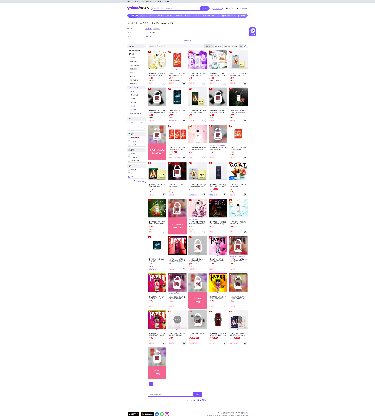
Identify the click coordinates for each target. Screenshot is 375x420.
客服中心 (209, 415)
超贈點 (242, 15)
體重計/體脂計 (134, 61)
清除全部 (156, 28)
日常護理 (132, 72)
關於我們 (217, 415)
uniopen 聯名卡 (229, 15)
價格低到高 (218, 46)
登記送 (152, 15)
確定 (141, 128)
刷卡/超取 (206, 15)
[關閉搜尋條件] (162, 8)
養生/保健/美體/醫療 (134, 50)
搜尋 (197, 394)
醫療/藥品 (131, 54)
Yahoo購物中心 (138, 8)
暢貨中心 (161, 15)
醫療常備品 (133, 76)
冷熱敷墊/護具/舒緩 (135, 113)
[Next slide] (165, 59)
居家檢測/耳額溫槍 (135, 65)
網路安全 (231, 415)
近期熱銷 (234, 46)
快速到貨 (170, 15)
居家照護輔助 (133, 84)
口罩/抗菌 (132, 58)
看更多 (214, 15)
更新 (246, 413)
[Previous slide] (149, 59)
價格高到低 (227, 46)
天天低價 (179, 15)
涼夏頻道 (188, 15)
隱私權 (238, 415)
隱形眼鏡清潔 (133, 69)
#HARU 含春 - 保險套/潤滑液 (196, 400)
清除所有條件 (140, 181)
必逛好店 (197, 15)
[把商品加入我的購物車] (164, 83)
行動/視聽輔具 (134, 80)
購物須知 (224, 415)
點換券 (143, 15)
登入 (217, 8)
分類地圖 (245, 415)
